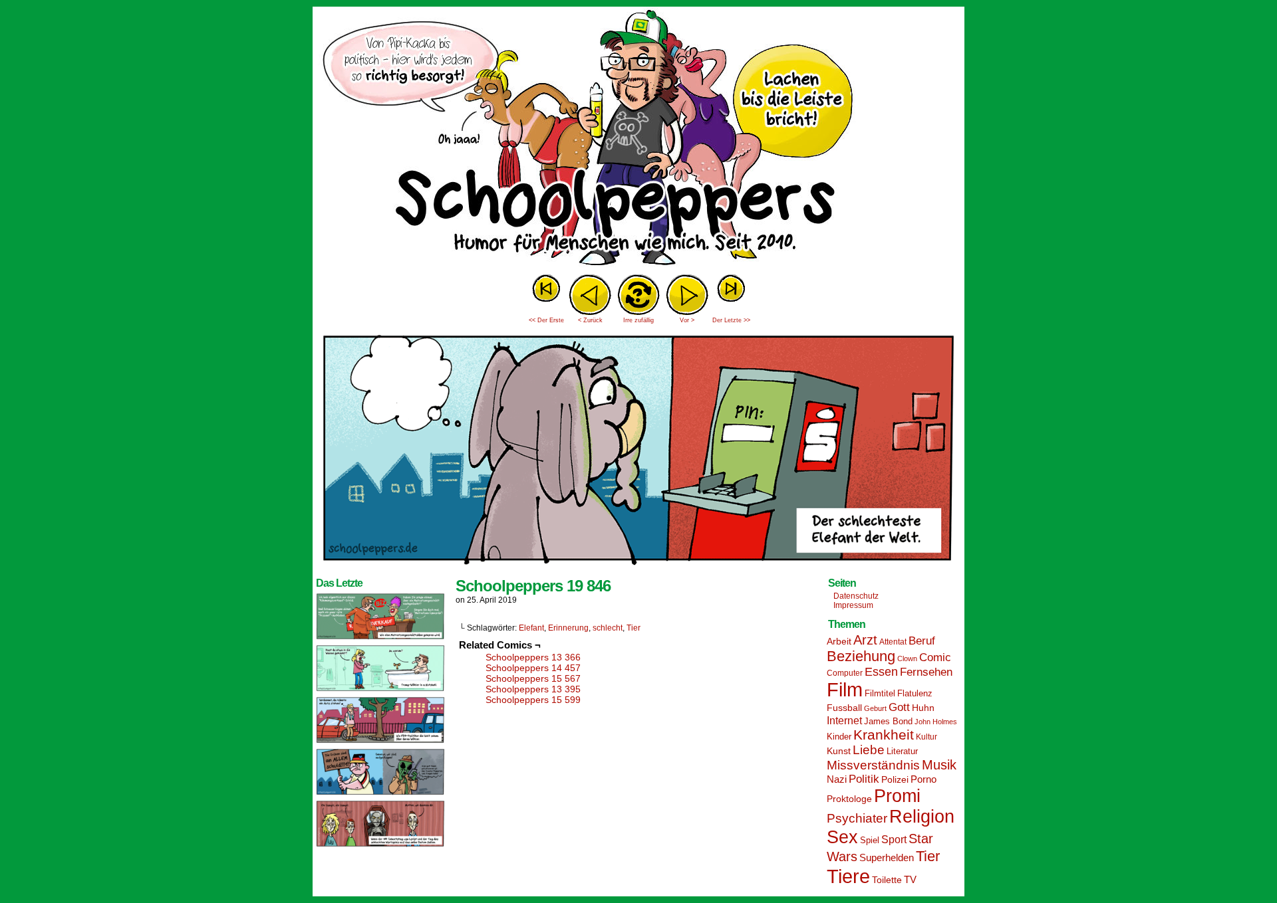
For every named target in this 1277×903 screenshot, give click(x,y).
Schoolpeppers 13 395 (533, 689)
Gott (899, 707)
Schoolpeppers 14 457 (533, 667)
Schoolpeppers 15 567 (533, 678)
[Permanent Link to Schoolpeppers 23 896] (380, 846)
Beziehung (861, 656)
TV (910, 879)
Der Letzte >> (731, 320)
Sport (894, 839)
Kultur (926, 737)
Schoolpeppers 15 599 (533, 699)
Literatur (902, 751)
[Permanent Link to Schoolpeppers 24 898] (380, 742)
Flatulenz (914, 693)
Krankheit (883, 734)
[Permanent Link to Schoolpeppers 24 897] (380, 794)
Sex (842, 837)
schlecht (608, 628)
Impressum (853, 605)
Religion (921, 817)
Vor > (687, 320)
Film (845, 689)
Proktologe (849, 798)
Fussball (844, 707)
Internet (844, 720)
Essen (881, 671)
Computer (845, 673)
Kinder (839, 737)
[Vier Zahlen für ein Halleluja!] (638, 568)
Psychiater (857, 818)
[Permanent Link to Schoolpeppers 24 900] (380, 638)
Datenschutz (856, 596)
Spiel (869, 840)
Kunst (839, 751)
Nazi (837, 779)
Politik (864, 779)
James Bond (888, 721)
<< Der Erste (546, 320)
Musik (939, 764)
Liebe (869, 750)
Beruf (922, 641)
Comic (935, 657)
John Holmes (936, 722)
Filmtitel (880, 693)
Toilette (887, 879)
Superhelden (886, 857)
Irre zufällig (638, 320)
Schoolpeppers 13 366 (533, 657)
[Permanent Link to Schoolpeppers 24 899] (380, 690)
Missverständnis (873, 765)
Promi (897, 796)
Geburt (875, 708)
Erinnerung (568, 628)
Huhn (923, 707)
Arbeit (839, 641)
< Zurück (590, 320)
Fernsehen (926, 672)
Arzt (865, 640)
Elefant (531, 628)
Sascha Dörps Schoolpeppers (638, 139)
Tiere (848, 876)
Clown (907, 658)
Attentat (893, 642)
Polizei (895, 779)
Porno (923, 779)
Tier (633, 628)
